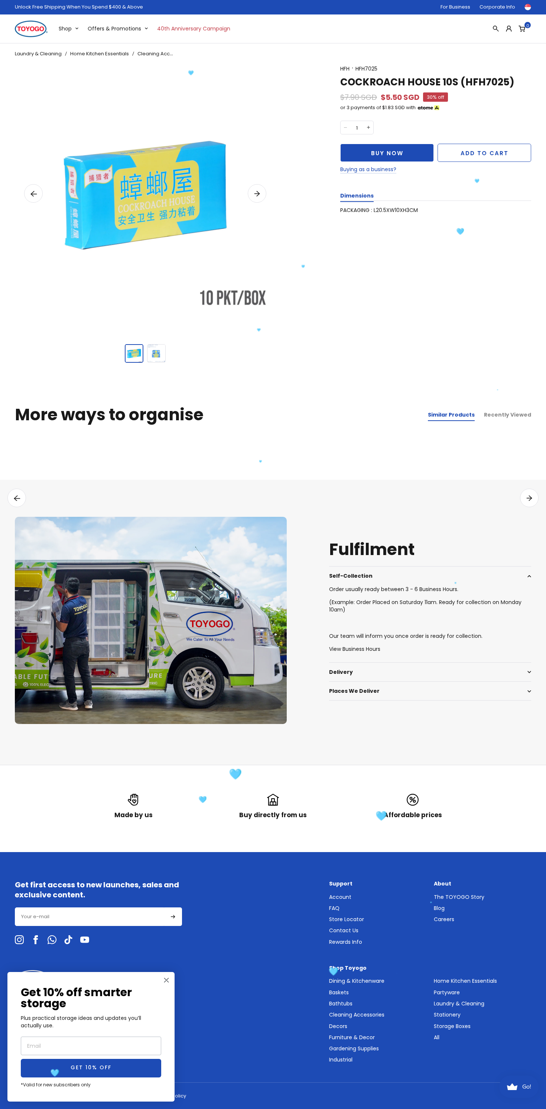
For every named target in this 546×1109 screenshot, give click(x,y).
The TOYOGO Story (459, 897)
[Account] (509, 28)
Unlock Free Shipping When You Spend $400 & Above (79, 7)
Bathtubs (340, 1003)
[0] (522, 28)
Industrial (340, 1059)
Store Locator (346, 919)
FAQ (334, 908)
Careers (444, 919)
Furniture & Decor (352, 1037)
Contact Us (343, 930)
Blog (439, 908)
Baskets (339, 992)
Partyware (447, 992)
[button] (33, 193)
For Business (455, 6)
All (436, 1037)
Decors (338, 1026)
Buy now (387, 153)
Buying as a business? (368, 169)
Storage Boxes (452, 1026)
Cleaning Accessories (164, 53)
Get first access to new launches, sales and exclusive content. (97, 890)
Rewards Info (345, 942)
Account (340, 897)
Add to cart (484, 153)
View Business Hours (354, 649)
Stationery (447, 1014)
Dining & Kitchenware (356, 981)
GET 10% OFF (91, 1068)
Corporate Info (497, 6)
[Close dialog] (166, 980)
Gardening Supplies (354, 1048)
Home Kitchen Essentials (99, 53)
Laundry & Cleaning (38, 53)
